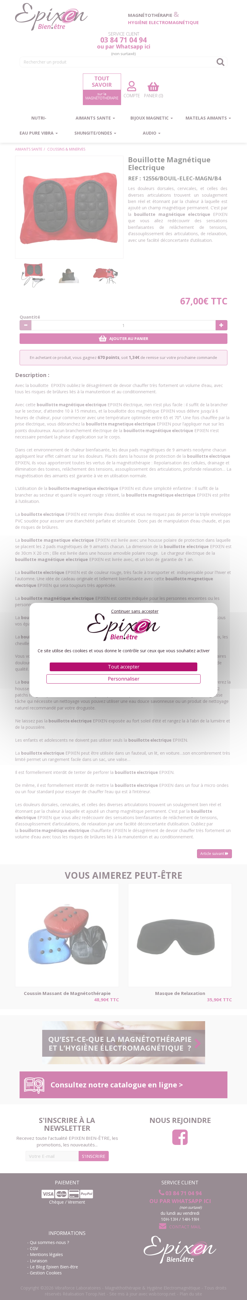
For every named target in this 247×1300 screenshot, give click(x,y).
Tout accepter (123, 666)
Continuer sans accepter (134, 611)
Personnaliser (123, 678)
